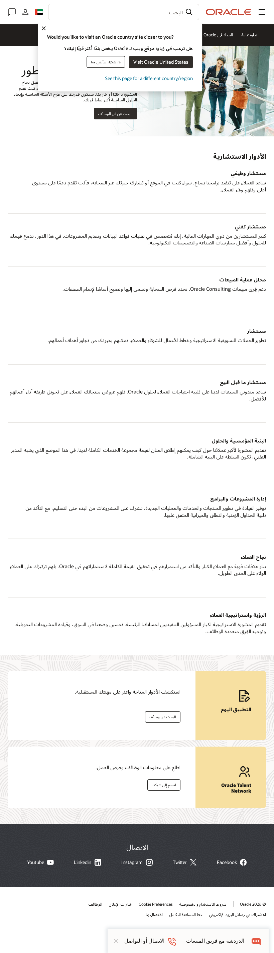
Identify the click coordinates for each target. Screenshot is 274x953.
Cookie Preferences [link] (156, 904)
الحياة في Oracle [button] (218, 34)
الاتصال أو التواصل (144, 941)
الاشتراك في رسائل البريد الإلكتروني (237, 914)
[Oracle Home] (228, 12)
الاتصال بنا (154, 914)
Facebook (227, 862)
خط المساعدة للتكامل (185, 914)
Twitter (180, 862)
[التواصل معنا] (12, 12)
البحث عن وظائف (164, 715)
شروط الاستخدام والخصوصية (203, 904)
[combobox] (123, 12)
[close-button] (116, 941)
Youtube (35, 862)
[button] (262, 12)
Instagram (132, 862)
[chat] (256, 941)
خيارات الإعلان (120, 904)
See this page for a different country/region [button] (149, 78)
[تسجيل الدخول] (25, 12)
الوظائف (95, 904)
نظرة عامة (249, 34)
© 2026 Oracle (253, 904)
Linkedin (82, 862)
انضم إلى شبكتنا (165, 783)
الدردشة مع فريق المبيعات (215, 941)
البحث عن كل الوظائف (115, 113)
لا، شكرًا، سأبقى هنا (106, 61)
